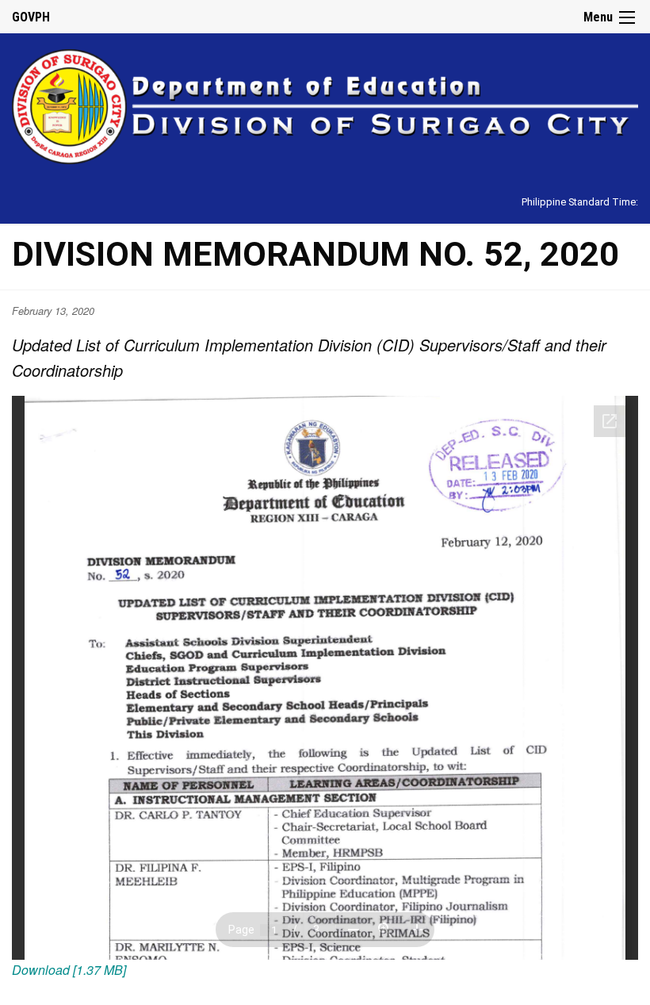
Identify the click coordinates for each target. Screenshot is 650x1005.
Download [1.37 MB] (69, 970)
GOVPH (31, 17)
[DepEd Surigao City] (325, 104)
